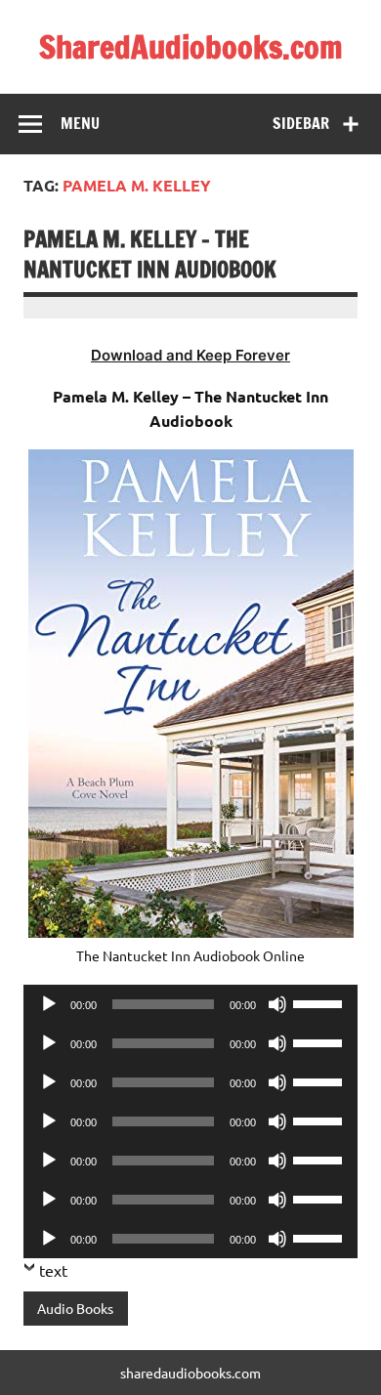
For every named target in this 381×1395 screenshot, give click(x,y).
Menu (80, 123)
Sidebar (301, 123)
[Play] (49, 1004)
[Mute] (277, 1004)
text (53, 1270)
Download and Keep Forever (190, 355)
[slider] (320, 1002)
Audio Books (75, 1308)
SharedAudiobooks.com (191, 46)
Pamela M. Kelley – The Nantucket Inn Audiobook (149, 254)
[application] (190, 1004)
